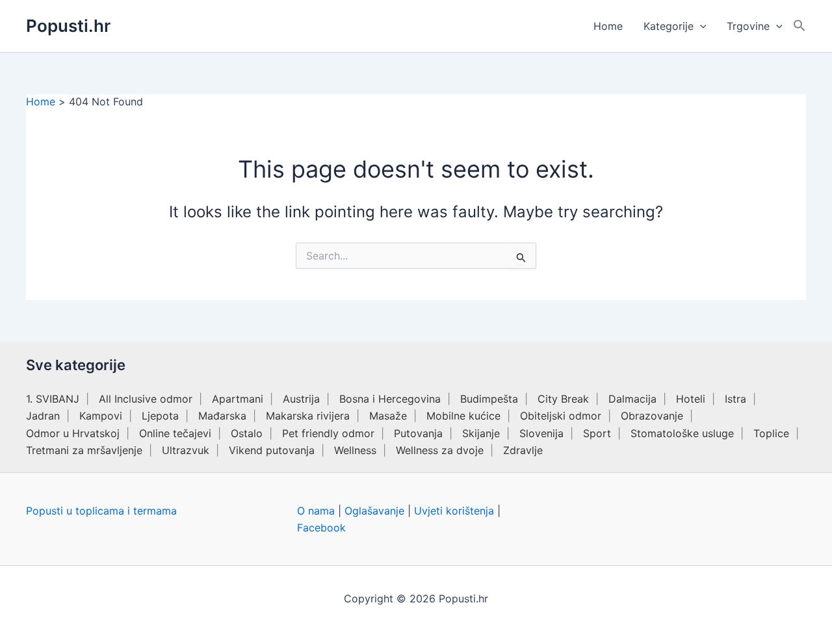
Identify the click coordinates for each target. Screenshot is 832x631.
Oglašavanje (374, 510)
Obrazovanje (652, 415)
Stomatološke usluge (682, 433)
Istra (735, 398)
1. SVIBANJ (52, 398)
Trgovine (748, 26)
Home (608, 26)
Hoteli (690, 398)
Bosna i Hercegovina (390, 398)
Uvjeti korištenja (454, 510)
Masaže (388, 415)
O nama (316, 510)
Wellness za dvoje (440, 450)
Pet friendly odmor (328, 433)
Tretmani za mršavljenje (84, 450)
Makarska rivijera (308, 415)
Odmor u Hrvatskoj (73, 433)
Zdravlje (523, 450)
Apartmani (237, 398)
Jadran (43, 415)
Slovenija (541, 433)
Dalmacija (632, 398)
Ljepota (160, 415)
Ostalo (247, 433)
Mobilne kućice (463, 415)
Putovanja (418, 433)
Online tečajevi (175, 433)
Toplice (771, 433)
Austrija (301, 398)
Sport (597, 433)
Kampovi (100, 415)
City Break (563, 398)
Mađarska (222, 415)
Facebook (321, 527)
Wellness (355, 450)
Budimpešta (489, 398)
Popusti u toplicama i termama (101, 510)
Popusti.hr (68, 26)
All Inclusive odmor (145, 398)
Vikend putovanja (272, 450)
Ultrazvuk (185, 450)
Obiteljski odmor (560, 415)
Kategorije (669, 26)
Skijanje (481, 433)
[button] (700, 26)
